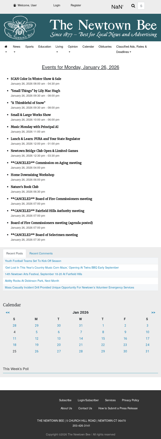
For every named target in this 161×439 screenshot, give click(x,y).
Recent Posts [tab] (14, 253)
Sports (29, 46)
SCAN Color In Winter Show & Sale (36, 79)
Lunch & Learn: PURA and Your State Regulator (45, 139)
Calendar (88, 46)
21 (81, 345)
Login (56, 5)
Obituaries (105, 46)
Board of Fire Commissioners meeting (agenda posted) (52, 223)
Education (44, 46)
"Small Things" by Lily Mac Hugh (35, 91)
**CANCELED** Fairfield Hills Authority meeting (47, 211)
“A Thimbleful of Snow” (28, 103)
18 (14, 345)
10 (147, 332)
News (16, 46)
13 (59, 338)
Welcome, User (27, 5)
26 (36, 351)
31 (81, 325)
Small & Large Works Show (31, 115)
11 (14, 338)
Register (76, 5)
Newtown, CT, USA (116, 7)
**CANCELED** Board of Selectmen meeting (44, 235)
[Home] (6, 49)
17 (147, 338)
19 (36, 345)
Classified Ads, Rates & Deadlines (131, 49)
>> (153, 312)
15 (103, 338)
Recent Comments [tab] (41, 253)
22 (103, 345)
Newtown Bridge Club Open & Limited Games (44, 151)
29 (36, 325)
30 (59, 325)
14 (81, 338)
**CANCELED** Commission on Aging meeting (46, 163)
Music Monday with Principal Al (34, 127)
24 (147, 345)
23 (125, 345)
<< (8, 312)
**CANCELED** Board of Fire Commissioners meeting (51, 199)
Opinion (73, 46)
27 (59, 351)
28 (14, 325)
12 (36, 338)
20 (59, 345)
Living (59, 46)
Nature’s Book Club (24, 187)
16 (125, 338)
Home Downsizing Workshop (32, 175)
